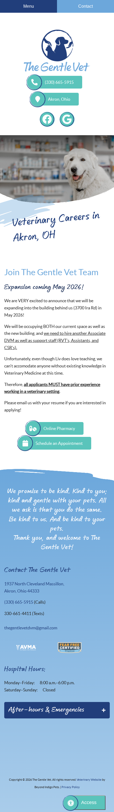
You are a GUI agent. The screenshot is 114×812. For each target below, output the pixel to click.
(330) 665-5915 (59, 82)
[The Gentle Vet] (57, 51)
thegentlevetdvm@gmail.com (30, 627)
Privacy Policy (71, 787)
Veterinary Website (89, 779)
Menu (28, 6)
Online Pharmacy (59, 428)
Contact (85, 6)
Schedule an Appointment (59, 443)
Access (89, 802)
